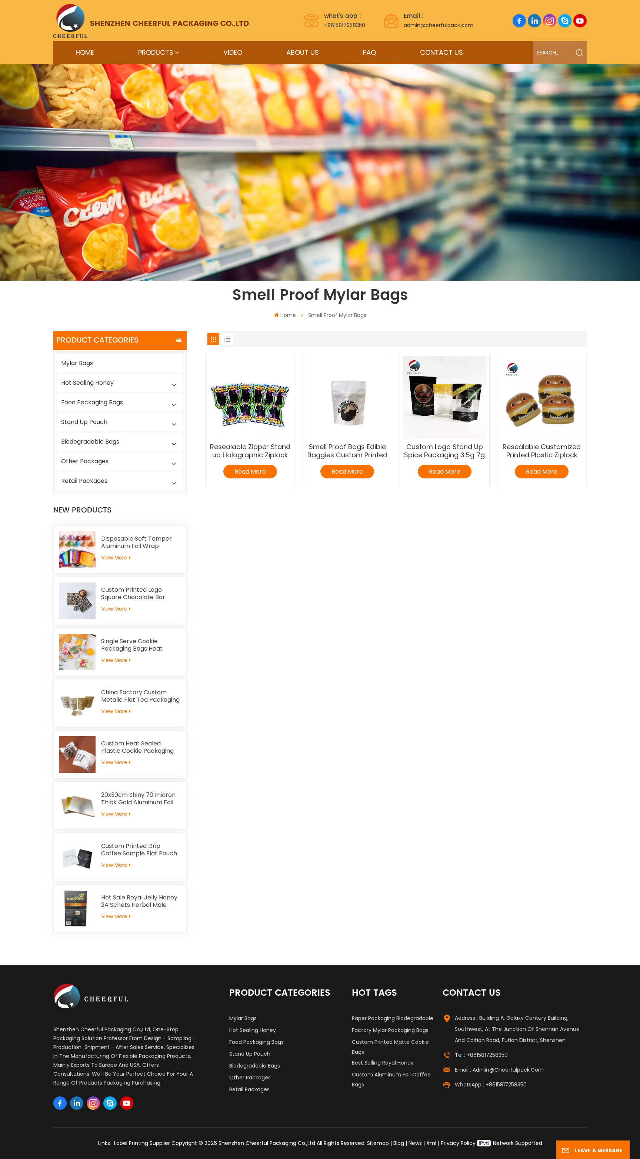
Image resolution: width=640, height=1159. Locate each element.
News (415, 1143)
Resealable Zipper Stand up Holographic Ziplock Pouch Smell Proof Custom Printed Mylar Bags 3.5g (250, 451)
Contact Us (441, 52)
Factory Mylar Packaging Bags (390, 1030)
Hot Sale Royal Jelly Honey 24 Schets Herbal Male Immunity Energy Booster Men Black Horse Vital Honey (139, 901)
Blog (398, 1143)
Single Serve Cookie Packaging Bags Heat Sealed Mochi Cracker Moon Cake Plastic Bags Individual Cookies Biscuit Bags (136, 645)
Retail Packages (84, 481)
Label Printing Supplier (142, 1143)
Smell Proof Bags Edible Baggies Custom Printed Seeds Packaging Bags (347, 451)
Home (85, 52)
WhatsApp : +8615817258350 (491, 1084)
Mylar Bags (77, 363)
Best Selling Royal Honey (383, 1062)
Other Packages (85, 461)
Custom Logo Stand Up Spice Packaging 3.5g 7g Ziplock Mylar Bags (444, 451)
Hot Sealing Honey (87, 382)
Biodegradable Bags (90, 441)
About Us (302, 52)
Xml (431, 1143)
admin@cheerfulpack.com (438, 20)
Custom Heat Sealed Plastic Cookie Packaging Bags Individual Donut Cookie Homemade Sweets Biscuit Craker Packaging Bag (140, 747)
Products (155, 52)
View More (114, 557)
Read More (250, 471)
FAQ (369, 52)
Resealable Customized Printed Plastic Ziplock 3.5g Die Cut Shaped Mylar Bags (542, 451)
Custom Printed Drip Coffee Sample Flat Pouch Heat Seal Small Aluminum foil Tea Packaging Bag (139, 849)
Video (232, 52)
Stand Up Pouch (84, 422)
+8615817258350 (344, 20)
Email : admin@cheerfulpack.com (499, 1069)
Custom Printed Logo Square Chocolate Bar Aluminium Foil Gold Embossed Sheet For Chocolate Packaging (133, 593)
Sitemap (378, 1143)
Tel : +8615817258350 (481, 1055)
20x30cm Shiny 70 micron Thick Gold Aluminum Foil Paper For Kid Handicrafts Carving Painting (138, 798)
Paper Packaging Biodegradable (392, 1018)
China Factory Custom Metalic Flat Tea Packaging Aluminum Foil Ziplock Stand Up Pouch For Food (140, 696)
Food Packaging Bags (92, 402)
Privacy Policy (458, 1143)
